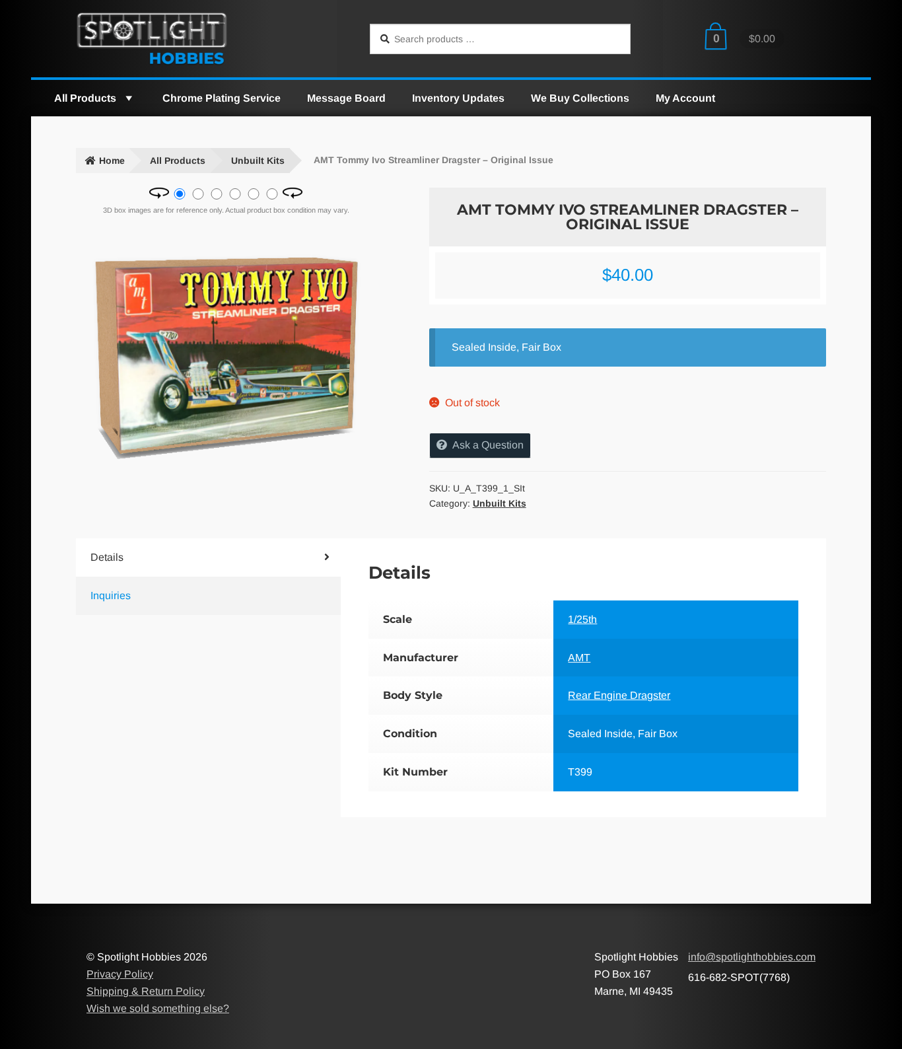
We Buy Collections (580, 98)
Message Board (346, 98)
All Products (85, 98)
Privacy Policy (120, 974)
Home (112, 160)
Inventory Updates (458, 98)
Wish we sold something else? (158, 1008)
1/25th (582, 619)
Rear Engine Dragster (619, 695)
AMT (579, 657)
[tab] (186, 557)
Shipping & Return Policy (146, 991)
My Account (685, 98)
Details (106, 557)
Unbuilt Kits (258, 160)
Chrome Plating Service (221, 98)
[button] (128, 98)
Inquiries (110, 595)
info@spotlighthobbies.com (751, 956)
